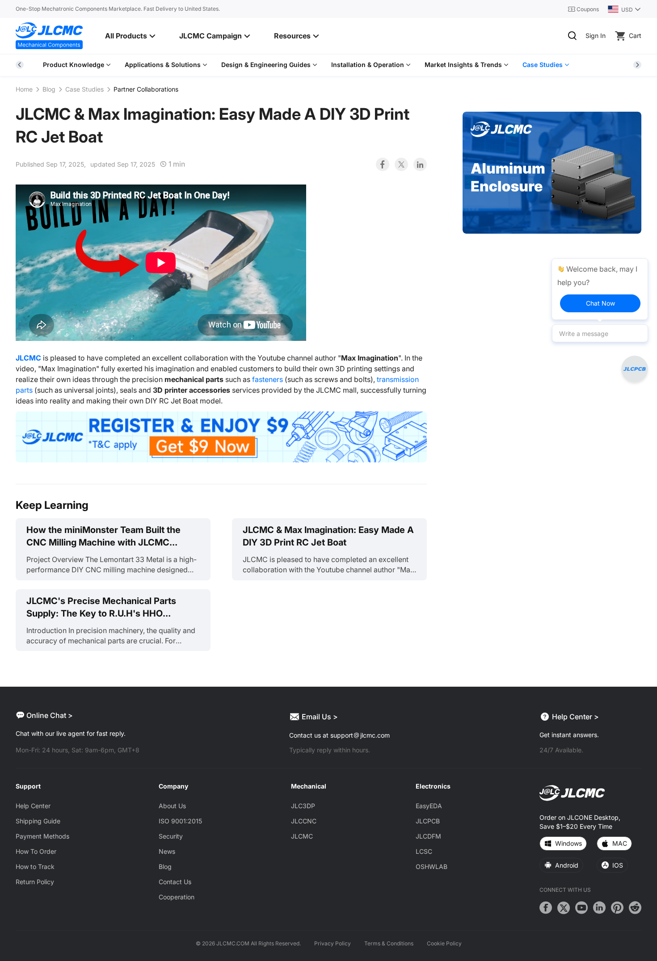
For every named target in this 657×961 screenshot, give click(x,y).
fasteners (267, 379)
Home (24, 89)
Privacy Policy (332, 943)
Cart (635, 35)
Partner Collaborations (146, 89)
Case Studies (84, 89)
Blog (48, 89)
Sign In (595, 35)
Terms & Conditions (388, 943)
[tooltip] (600, 289)
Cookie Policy (444, 943)
